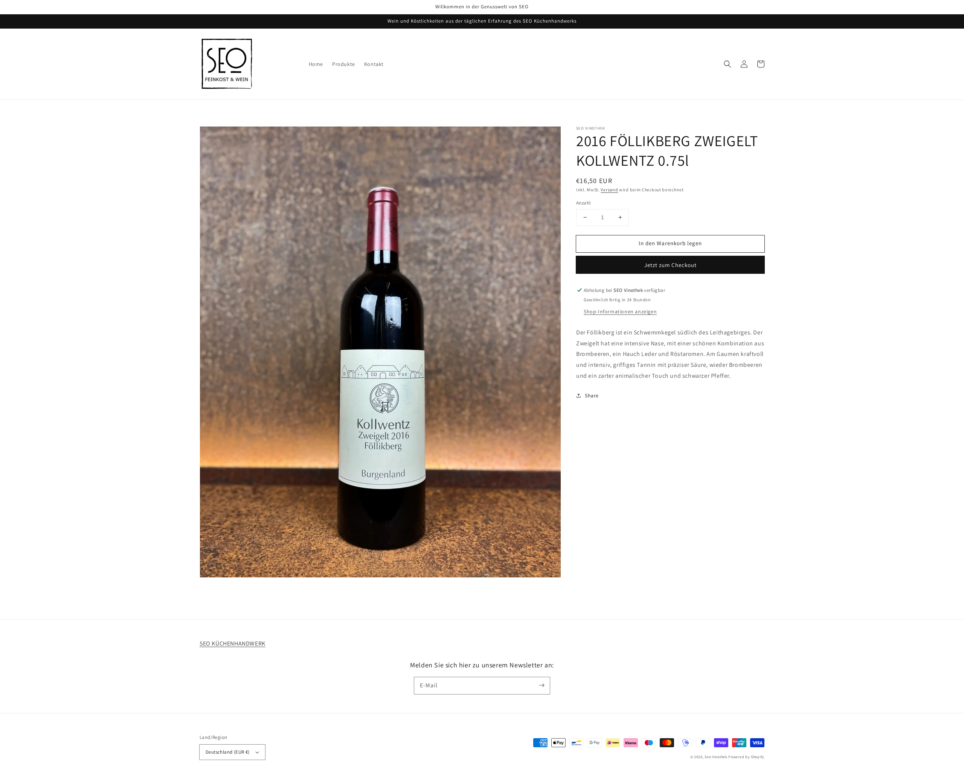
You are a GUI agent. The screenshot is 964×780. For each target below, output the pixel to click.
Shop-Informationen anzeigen (620, 311)
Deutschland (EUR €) (228, 752)
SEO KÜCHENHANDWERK (232, 643)
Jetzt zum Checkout (670, 265)
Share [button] (592, 395)
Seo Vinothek (716, 756)
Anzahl (583, 203)
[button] (727, 64)
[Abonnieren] (541, 685)
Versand (609, 189)
